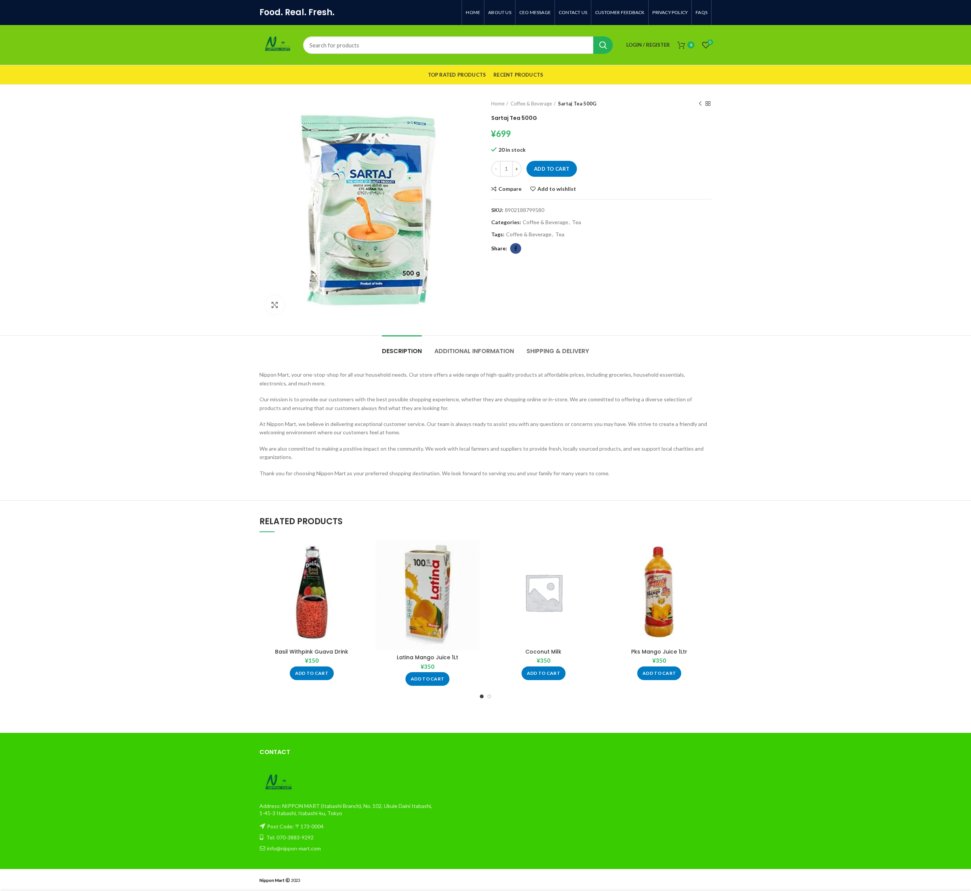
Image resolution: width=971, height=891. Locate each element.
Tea (576, 222)
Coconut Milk (543, 651)
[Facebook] (515, 248)
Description (402, 351)
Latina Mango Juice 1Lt (427, 657)
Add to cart (551, 169)
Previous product (700, 103)
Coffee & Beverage (531, 104)
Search (603, 45)
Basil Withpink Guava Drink (311, 651)
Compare (510, 189)
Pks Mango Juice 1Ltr (659, 651)
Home (497, 104)
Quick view (358, 569)
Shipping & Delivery (557, 351)
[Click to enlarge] (274, 304)
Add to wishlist (556, 189)
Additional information (474, 351)
